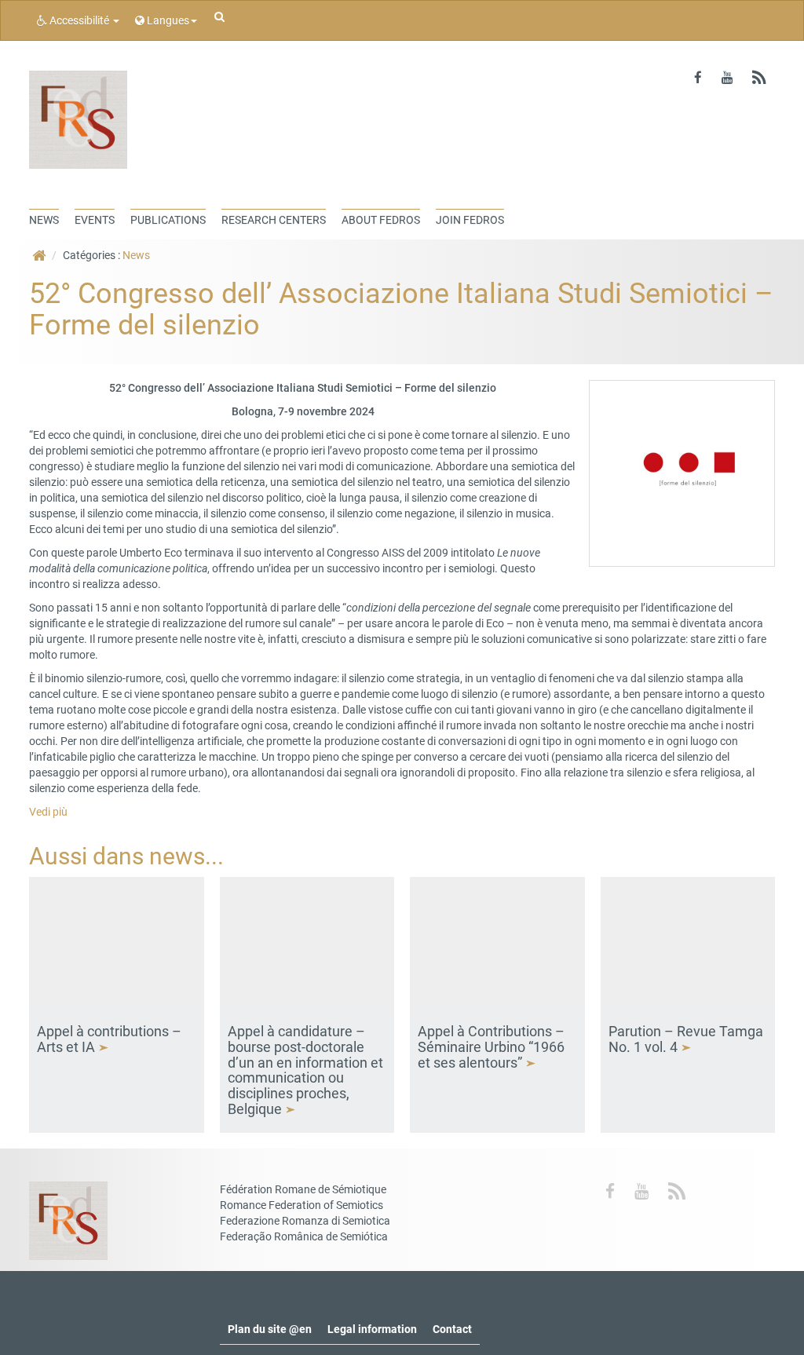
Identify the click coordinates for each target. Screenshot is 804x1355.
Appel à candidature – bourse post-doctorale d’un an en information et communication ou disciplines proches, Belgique (305, 1070)
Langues (166, 20)
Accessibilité (79, 20)
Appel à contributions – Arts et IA (109, 1039)
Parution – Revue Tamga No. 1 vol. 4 (685, 1039)
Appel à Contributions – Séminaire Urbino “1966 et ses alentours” (491, 1047)
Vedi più (48, 811)
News (136, 255)
